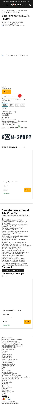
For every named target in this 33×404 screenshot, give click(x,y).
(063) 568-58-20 (7, 1)
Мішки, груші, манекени (9, 359)
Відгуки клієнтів (7, 387)
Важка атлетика (7, 370)
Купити (6, 91)
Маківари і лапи (7, 357)
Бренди (4, 380)
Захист (4, 353)
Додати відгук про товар (13, 270)
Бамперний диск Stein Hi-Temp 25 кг (12, 182)
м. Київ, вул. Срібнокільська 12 (12, 339)
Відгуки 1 (5, 22)
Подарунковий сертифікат (10, 378)
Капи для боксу (7, 354)
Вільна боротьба (7, 372)
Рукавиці (5, 351)
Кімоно (4, 367)
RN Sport (9, 113)
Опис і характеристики (15, 22)
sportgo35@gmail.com (9, 347)
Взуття (4, 369)
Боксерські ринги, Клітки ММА (11, 375)
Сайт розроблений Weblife (10, 403)
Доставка (5, 384)
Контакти (5, 388)
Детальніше (5, 117)
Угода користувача (8, 392)
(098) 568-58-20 (17, 346)
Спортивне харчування (9, 374)
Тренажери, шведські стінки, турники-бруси (16, 377)
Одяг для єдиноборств (9, 364)
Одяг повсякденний (8, 365)
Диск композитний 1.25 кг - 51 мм (12, 310)
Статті (4, 393)
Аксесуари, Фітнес (8, 361)
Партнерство (6, 390)
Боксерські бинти (7, 356)
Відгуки (12, 317)
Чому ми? (5, 385)
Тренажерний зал (7, 362)
